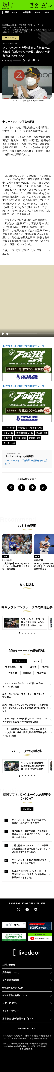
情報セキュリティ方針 (12, 988)
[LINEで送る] (34, 60)
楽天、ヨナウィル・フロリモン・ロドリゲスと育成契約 (24, 695)
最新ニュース (11, 12)
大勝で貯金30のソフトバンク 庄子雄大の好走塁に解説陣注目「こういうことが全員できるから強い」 (30, 848)
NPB (47, 12)
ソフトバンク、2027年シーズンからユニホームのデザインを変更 (29, 821)
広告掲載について (10, 972)
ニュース (9, 433)
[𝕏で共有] (24, 60)
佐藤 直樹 (21, 438)
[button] (19, 632)
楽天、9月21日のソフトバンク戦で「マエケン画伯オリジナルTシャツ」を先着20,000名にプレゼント (25, 708)
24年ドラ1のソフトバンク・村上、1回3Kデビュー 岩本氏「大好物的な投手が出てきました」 (29, 874)
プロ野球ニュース (25, 433)
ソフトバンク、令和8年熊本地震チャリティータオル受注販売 (29, 861)
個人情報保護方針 (10, 980)
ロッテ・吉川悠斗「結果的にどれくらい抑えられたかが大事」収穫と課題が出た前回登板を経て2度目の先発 (24, 732)
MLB (37, 12)
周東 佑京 (35, 438)
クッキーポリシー (10, 1011)
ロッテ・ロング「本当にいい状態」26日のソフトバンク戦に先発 (24, 685)
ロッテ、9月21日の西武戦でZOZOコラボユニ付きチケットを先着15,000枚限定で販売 (25, 720)
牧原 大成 (10, 443)
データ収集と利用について (15, 995)
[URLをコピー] (38, 60)
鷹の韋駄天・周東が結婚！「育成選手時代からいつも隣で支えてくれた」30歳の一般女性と (30, 834)
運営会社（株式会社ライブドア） (18, 1018)
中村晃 (8, 438)
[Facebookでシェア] (29, 60)
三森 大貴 (42, 433)
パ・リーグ (10, 428)
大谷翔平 (26, 12)
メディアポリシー (10, 1003)
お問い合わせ (8, 964)
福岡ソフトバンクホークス (31, 428)
